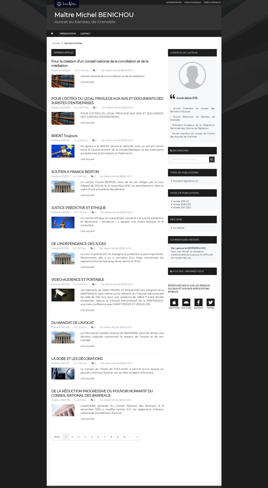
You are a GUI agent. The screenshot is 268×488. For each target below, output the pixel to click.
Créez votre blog (212, 2)
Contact (85, 33)
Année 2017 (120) (182, 207)
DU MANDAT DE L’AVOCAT (72, 323)
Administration (173, 2)
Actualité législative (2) (185, 181)
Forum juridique (192, 2)
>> (137, 437)
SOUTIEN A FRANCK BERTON (75, 172)
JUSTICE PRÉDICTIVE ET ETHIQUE (78, 208)
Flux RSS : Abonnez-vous (188, 271)
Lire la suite (87, 82)
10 (124, 437)
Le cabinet (178, 227)
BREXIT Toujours (64, 136)
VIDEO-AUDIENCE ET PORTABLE (77, 280)
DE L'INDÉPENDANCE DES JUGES (78, 244)
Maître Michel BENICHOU (119, 70)
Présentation (68, 33)
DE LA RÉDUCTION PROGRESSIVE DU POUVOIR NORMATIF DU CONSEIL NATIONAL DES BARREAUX (102, 393)
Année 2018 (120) (182, 204)
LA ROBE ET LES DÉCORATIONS (77, 359)
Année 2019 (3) (181, 201)
